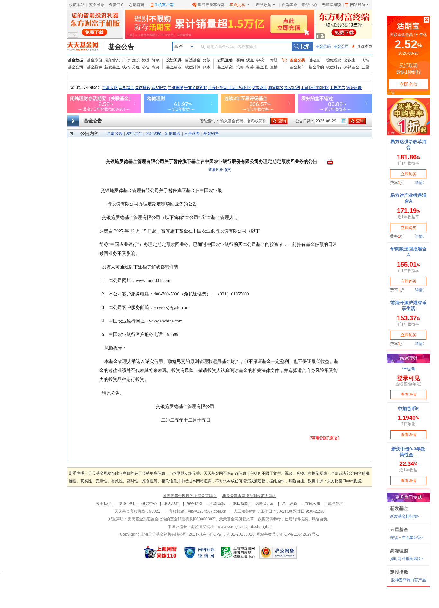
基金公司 (341, 46)
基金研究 (225, 67)
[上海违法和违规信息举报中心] (238, 552)
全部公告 (114, 133)
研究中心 (149, 503)
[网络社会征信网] (199, 552)
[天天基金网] (85, 46)
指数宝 (349, 60)
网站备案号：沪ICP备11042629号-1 (287, 534)
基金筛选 (174, 67)
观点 (250, 60)
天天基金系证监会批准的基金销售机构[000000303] (171, 519)
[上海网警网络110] (160, 552)
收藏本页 (362, 46)
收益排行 (334, 67)
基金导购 (316, 67)
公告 (146, 67)
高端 (365, 60)
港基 (146, 60)
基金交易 (237, 5)
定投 (136, 60)
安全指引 (194, 503)
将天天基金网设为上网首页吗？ (190, 496)
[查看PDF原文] (324, 438)
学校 (260, 60)
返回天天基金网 (211, 5)
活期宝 (314, 60)
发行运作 (134, 133)
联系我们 (172, 503)
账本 (207, 67)
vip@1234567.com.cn (207, 511)
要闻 (240, 60)
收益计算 (193, 67)
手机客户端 (164, 5)
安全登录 (96, 5)
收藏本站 (77, 5)
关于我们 (103, 503)
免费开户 (116, 5)
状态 (126, 67)
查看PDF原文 (219, 170)
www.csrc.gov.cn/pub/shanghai (245, 526)
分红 (136, 67)
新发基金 (112, 67)
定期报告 (172, 133)
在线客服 (312, 503)
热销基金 (351, 67)
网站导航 (357, 5)
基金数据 (75, 60)
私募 (156, 67)
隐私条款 (240, 503)
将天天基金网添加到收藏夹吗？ (249, 496)
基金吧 (262, 67)
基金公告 (121, 46)
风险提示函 (265, 503)
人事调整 (192, 133)
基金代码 (323, 46)
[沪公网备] (278, 552)
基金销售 (211, 133)
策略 (240, 67)
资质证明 (126, 503)
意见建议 (290, 503)
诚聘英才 (335, 503)
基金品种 (94, 67)
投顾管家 (112, 60)
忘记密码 (136, 5)
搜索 (302, 46)
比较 (207, 60)
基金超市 (297, 67)
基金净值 (94, 60)
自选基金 (289, 5)
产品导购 (263, 5)
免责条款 (217, 503)
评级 (156, 60)
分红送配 (153, 133)
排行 (126, 60)
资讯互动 (225, 60)
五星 (365, 67)
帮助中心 (309, 5)
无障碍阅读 (331, 5)
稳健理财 (334, 60)
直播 (274, 67)
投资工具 (174, 60)
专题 (274, 60)
